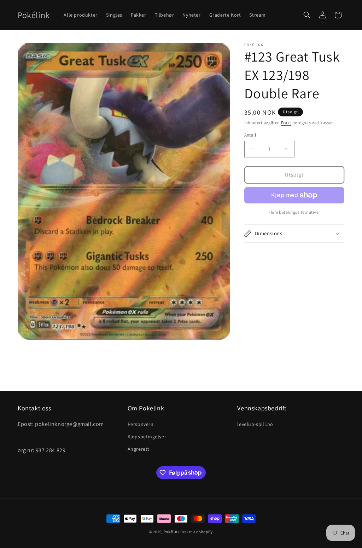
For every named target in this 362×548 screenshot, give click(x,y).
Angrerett (139, 449)
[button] (307, 15)
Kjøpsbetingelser (147, 436)
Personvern (141, 424)
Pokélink (172, 531)
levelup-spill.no (255, 424)
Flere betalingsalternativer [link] (294, 212)
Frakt (286, 122)
